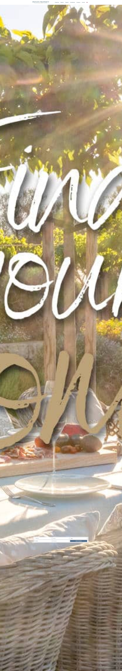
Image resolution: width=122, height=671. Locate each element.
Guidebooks (72, 2)
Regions (62, 2)
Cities (72, 538)
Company (78, 2)
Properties (57, 2)
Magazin (67, 2)
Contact (83, 2)
